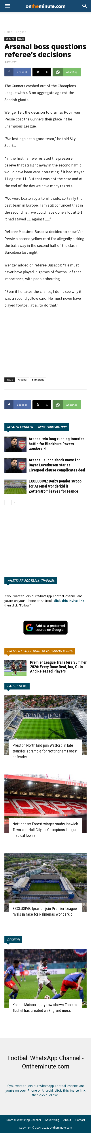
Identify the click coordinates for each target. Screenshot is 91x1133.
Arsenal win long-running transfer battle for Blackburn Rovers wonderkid (56, 443)
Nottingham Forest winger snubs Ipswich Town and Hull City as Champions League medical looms (45, 830)
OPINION (13, 940)
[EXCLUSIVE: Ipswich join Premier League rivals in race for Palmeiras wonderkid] (45, 882)
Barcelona (38, 379)
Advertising (52, 1120)
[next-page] (14, 502)
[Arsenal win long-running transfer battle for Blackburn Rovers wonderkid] (15, 444)
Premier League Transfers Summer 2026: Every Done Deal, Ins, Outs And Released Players (58, 666)
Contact (80, 1120)
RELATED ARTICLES (20, 427)
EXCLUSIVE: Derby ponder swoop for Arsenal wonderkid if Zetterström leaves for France (55, 486)
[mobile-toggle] (7, 6)
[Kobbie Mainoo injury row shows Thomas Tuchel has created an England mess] (45, 978)
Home (8, 32)
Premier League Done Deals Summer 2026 (39, 651)
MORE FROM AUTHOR (52, 427)
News (21, 38)
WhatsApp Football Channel (31, 581)
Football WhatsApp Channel (23, 1120)
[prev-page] (7, 502)
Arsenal (22, 379)
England (21, 32)
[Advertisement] (45, 19)
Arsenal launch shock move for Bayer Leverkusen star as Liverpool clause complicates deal (57, 465)
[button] (85, 6)
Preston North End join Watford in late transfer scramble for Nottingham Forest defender (45, 751)
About (67, 1120)
